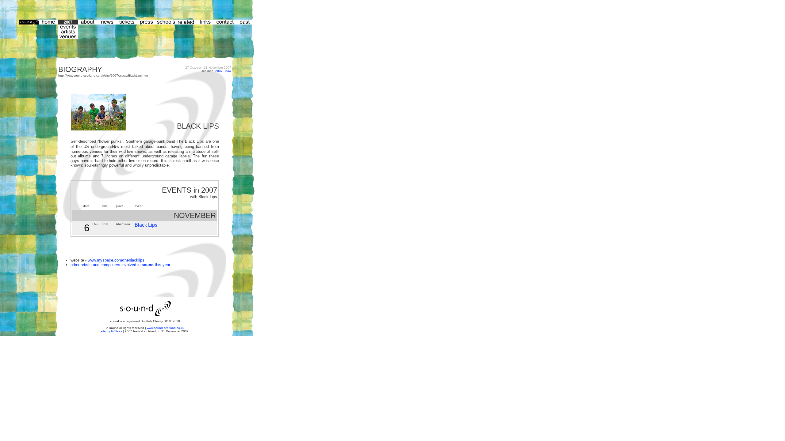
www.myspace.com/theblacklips (116, 260)
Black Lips (146, 225)
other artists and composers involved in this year (120, 264)
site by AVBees (112, 331)
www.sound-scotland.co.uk (165, 328)
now (228, 71)
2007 (219, 71)
